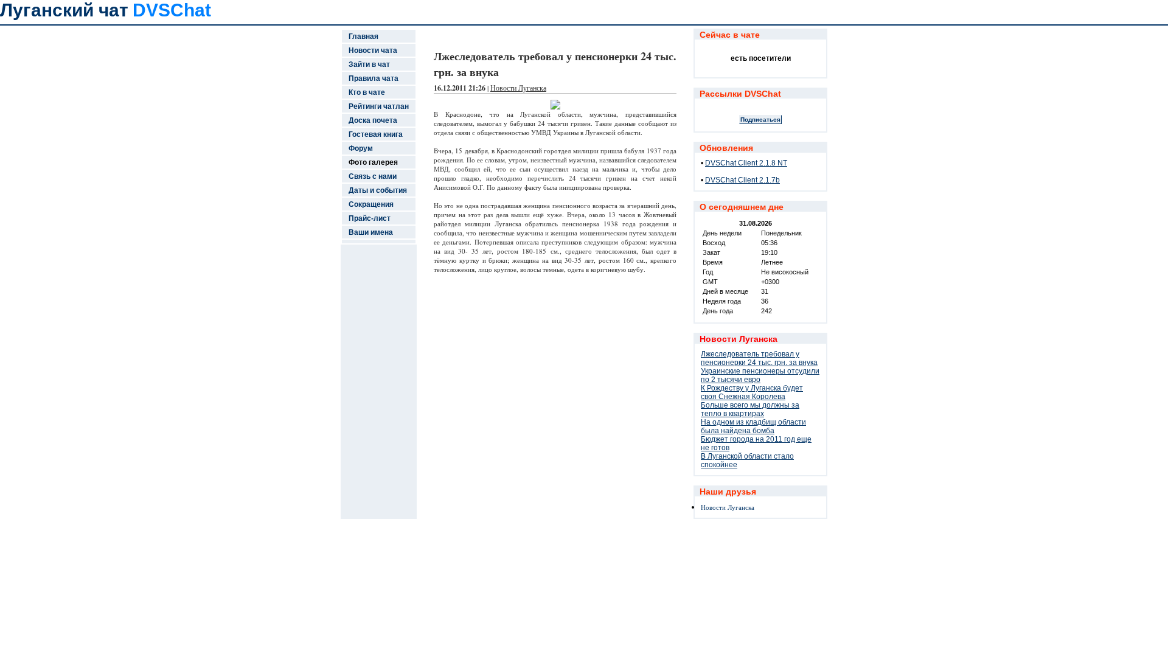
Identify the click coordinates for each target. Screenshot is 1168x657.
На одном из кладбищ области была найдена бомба (753, 426)
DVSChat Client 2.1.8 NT (746, 163)
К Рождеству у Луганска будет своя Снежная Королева (752, 392)
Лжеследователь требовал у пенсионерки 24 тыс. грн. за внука (759, 358)
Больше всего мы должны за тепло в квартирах (750, 409)
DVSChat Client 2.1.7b (742, 180)
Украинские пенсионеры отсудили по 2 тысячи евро (760, 375)
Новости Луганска (518, 87)
